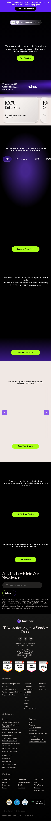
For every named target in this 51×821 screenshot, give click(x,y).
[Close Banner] (49, 2)
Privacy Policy (28, 608)
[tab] (7, 159)
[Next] (46, 412)
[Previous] (4, 412)
